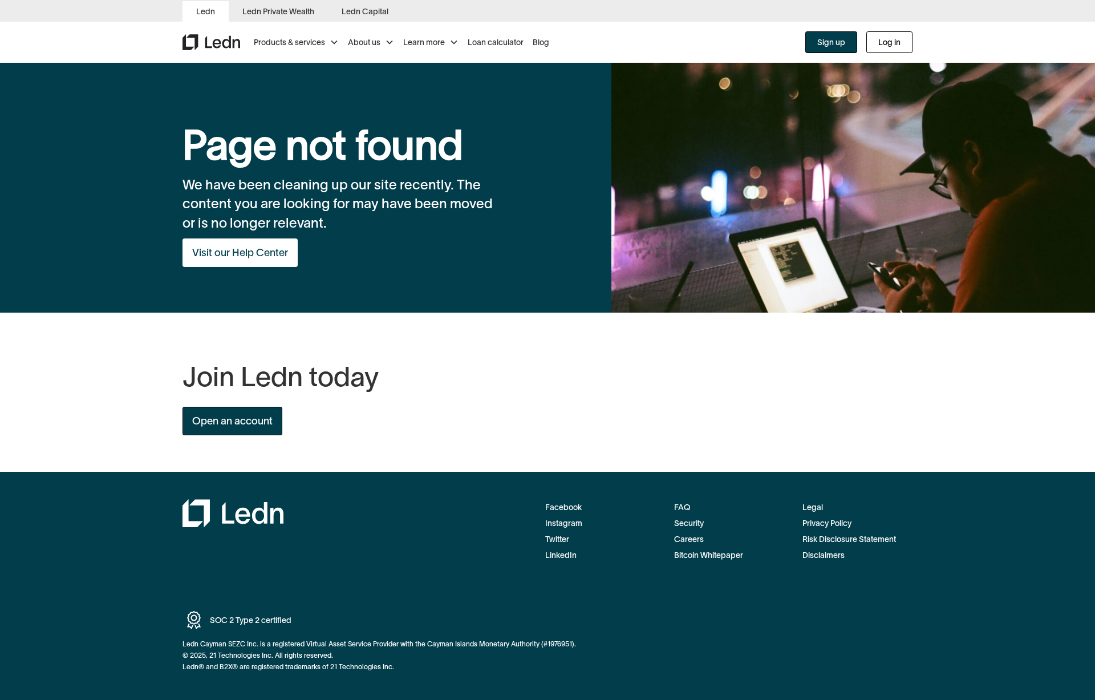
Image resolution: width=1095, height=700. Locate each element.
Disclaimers (823, 555)
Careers (689, 539)
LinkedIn (561, 555)
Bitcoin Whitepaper (708, 555)
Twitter (557, 539)
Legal (812, 507)
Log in (889, 42)
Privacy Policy (826, 523)
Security (689, 523)
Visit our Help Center (240, 252)
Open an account (232, 421)
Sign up (831, 42)
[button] (296, 42)
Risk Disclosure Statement (849, 539)
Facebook (563, 507)
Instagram (563, 523)
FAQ (682, 507)
